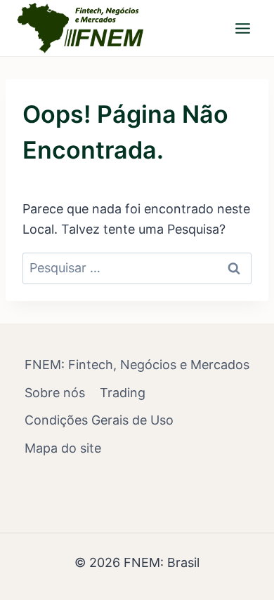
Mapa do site (63, 448)
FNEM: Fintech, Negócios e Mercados (137, 364)
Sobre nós (55, 392)
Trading (122, 392)
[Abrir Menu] (242, 28)
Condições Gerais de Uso (99, 420)
